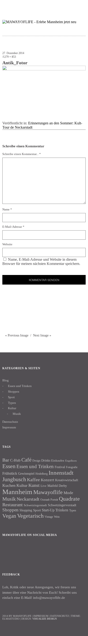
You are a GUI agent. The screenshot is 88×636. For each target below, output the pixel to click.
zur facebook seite (61, 6)
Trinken (61, 510)
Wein (57, 516)
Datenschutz (10, 421)
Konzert (47, 480)
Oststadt (45, 499)
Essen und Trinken (20, 386)
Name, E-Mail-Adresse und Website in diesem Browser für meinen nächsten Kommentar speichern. (41, 261)
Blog (5, 380)
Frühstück (9, 473)
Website (7, 244)
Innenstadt (61, 473)
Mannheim (17, 491)
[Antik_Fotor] (44, 69)
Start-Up (48, 510)
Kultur (12, 408)
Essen (8, 466)
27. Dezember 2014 (13, 53)
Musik (17, 414)
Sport (11, 397)
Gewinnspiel (26, 473)
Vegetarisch (30, 516)
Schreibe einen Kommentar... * (21, 154)
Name (7, 209)
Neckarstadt (28, 499)
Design (36, 460)
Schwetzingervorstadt (62, 505)
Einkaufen (57, 460)
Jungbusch (14, 479)
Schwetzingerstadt (35, 505)
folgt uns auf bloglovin (52, 6)
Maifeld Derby (57, 486)
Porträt (54, 499)
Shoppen (13, 391)
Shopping (25, 510)
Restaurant (12, 504)
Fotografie (71, 467)
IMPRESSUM (40, 615)
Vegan (9, 516)
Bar (5, 460)
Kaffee (33, 479)
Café (26, 460)
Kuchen (8, 485)
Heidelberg (41, 473)
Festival (60, 467)
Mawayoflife (48, 492)
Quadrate (69, 499)
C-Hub (15, 460)
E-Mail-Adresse (13, 226)
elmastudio (10, 618)
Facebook (8, 551)
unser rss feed (79, 6)
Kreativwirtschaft (66, 480)
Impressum (9, 427)
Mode (68, 493)
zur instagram (70, 6)
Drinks (45, 460)
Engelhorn (71, 460)
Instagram (21, 551)
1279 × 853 (9, 56)
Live (43, 486)
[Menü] (8, 6)
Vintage (49, 516)
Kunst (34, 485)
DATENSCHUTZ (59, 615)
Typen (12, 403)
